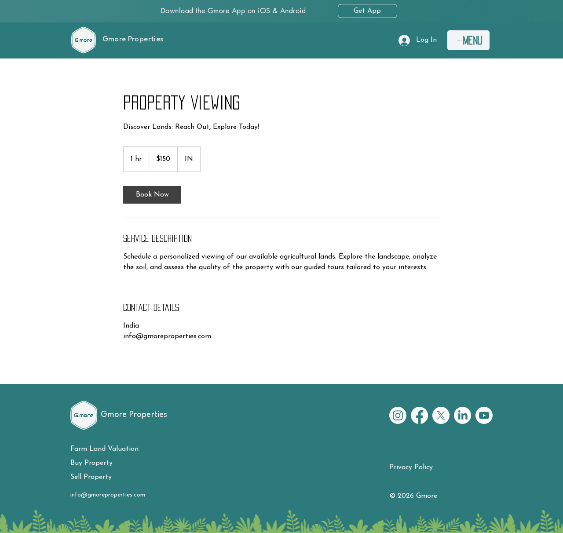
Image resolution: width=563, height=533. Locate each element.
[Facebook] (419, 415)
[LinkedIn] (462, 415)
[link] (152, 195)
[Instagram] (397, 415)
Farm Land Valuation (104, 449)
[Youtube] (484, 415)
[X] (441, 415)
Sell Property (91, 477)
